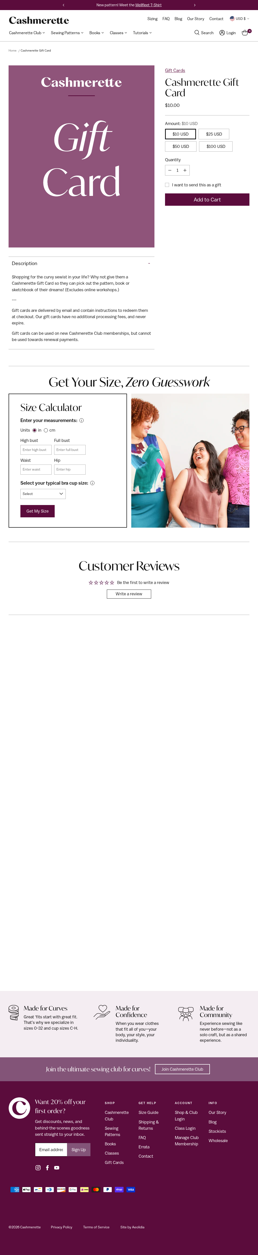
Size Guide (148, 1112)
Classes (112, 1153)
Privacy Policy (61, 1227)
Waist (25, 460)
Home (13, 50)
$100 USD (216, 146)
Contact (146, 1156)
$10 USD (180, 134)
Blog (213, 1121)
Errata (144, 1146)
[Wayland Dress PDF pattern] (129, 808)
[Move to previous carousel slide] (233, 639)
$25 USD (214, 134)
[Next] (195, 5)
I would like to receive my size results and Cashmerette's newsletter (62, 286)
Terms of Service (96, 1227)
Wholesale (218, 1140)
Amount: (181, 123)
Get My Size (37, 511)
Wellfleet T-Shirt (148, 5)
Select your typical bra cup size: (54, 483)
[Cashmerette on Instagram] (38, 1168)
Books (110, 1143)
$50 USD (181, 146)
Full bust (62, 440)
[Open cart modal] (245, 33)
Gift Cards (175, 70)
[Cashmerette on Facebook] (47, 1168)
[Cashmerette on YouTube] (57, 1168)
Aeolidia (138, 1227)
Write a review (129, 593)
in (39, 430)
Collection (19, 965)
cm (52, 430)
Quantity (173, 159)
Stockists (217, 1131)
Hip (57, 460)
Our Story (217, 1112)
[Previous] (63, 5)
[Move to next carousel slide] (245, 639)
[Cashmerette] (39, 20)
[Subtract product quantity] (169, 170)
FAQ (142, 1137)
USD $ (241, 19)
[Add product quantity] (184, 170)
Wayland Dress (24, 971)
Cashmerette (30, 1227)
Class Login (185, 1128)
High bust (29, 440)
